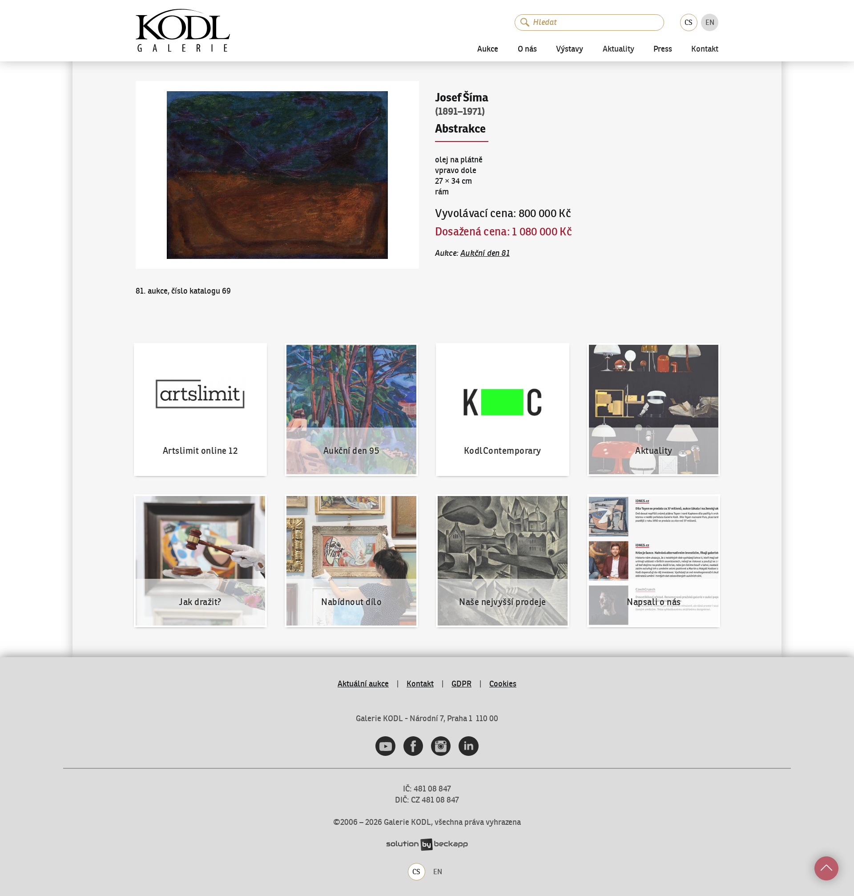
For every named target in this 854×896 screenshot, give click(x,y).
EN (709, 22)
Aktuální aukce (363, 684)
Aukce (487, 49)
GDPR (461, 684)
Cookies (502, 684)
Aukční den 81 (485, 253)
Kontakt (704, 49)
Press (662, 49)
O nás (527, 49)
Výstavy (569, 49)
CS (689, 22)
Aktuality (618, 49)
